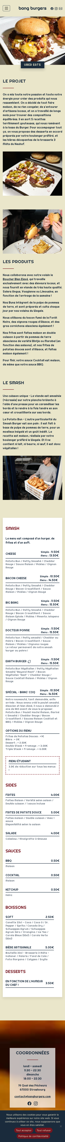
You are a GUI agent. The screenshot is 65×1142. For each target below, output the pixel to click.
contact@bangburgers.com (32, 1096)
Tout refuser (44, 1130)
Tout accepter (24, 1130)
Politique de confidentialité (33, 1136)
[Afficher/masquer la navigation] (6, 8)
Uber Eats (32, 64)
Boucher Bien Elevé (15, 279)
